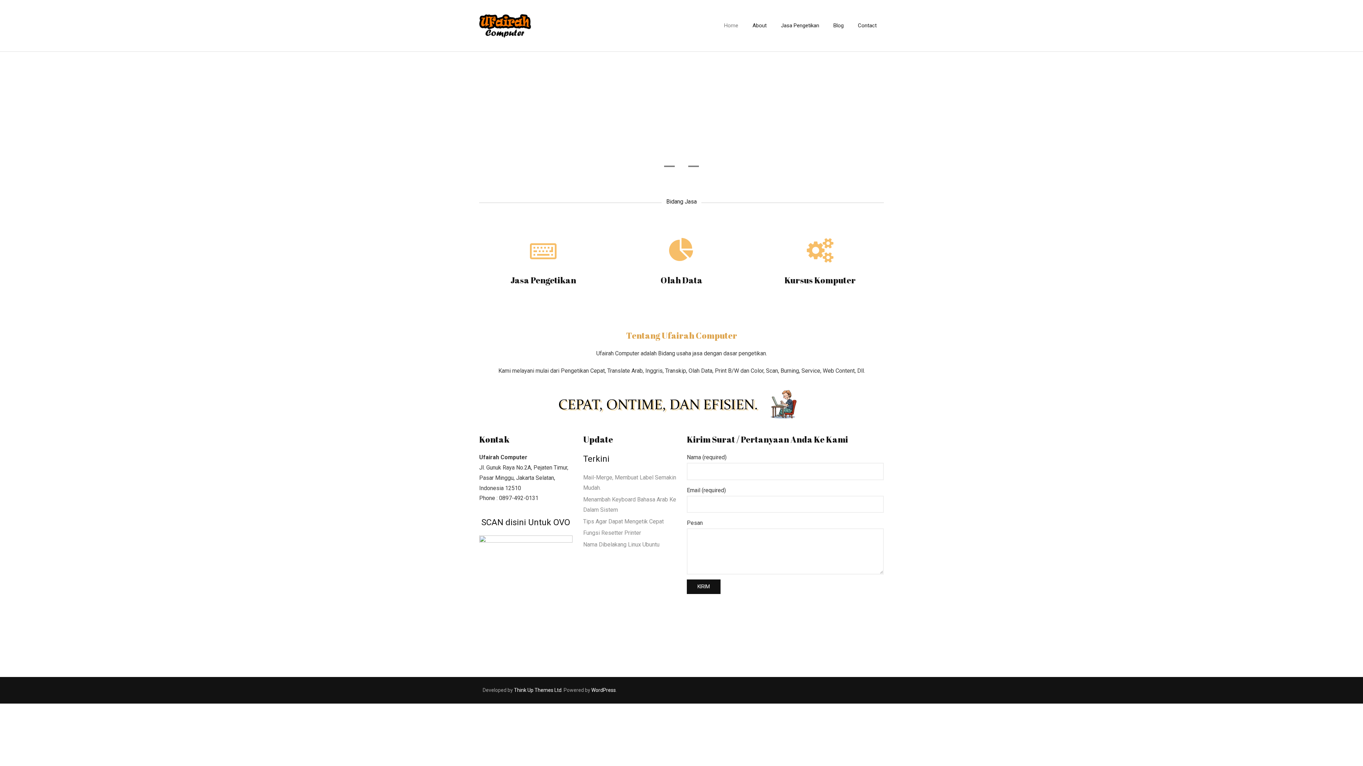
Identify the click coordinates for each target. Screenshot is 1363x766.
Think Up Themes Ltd (538, 690)
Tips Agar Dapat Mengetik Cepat (623, 521)
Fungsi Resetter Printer (612, 532)
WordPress (603, 690)
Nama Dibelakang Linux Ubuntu (621, 544)
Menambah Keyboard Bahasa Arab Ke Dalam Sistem (629, 504)
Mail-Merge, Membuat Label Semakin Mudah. (629, 482)
